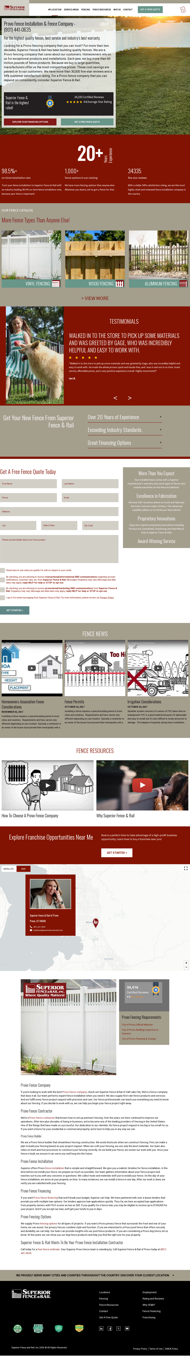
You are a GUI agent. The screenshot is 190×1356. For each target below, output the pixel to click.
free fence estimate (49, 1249)
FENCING (85, 9)
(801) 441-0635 (17, 29)
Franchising (149, 1317)
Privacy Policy (107, 597)
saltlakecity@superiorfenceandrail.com (48, 930)
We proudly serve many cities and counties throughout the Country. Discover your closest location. (95, 1275)
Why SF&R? (149, 1304)
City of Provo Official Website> (137, 1024)
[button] (95, 923)
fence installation (54, 1168)
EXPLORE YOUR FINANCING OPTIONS (30, 121)
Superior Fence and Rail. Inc (25, 1347)
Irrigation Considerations (144, 701)
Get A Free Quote (150, 9)
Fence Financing (152, 1311)
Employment (150, 1292)
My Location (54, 9)
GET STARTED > (14, 610)
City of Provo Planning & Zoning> (139, 1039)
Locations (104, 1292)
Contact (128, 9)
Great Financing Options (109, 443)
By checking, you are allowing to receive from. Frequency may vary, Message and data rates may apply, (61, 590)
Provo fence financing (46, 1197)
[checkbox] (2, 570)
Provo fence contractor (42, 1117)
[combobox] (59, 525)
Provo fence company (74, 1091)
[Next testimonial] (130, 398)
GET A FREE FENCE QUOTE (87, 121)
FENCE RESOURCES (101, 9)
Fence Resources (109, 1304)
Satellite (8, 868)
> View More (95, 298)
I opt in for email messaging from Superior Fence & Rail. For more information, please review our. (60, 597)
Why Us (117, 9)
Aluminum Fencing (161, 283)
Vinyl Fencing (38, 283)
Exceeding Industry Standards (114, 430)
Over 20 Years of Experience (113, 417)
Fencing (103, 1298)
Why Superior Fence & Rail (115, 815)
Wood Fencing (101, 283)
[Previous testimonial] (116, 398)
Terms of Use (156, 1348)
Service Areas (71, 9)
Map (23, 868)
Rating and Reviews (153, 1298)
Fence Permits (74, 701)
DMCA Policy (171, 1348)
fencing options (48, 1223)
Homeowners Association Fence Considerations (23, 704)
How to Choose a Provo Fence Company (30, 815)
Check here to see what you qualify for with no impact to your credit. (39, 570)
